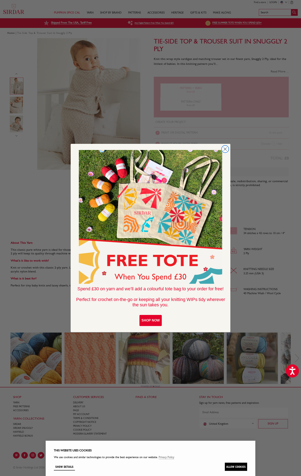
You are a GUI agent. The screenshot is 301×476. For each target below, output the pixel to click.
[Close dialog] (225, 149)
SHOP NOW (150, 320)
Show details (64, 466)
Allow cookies (236, 466)
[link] (150, 217)
